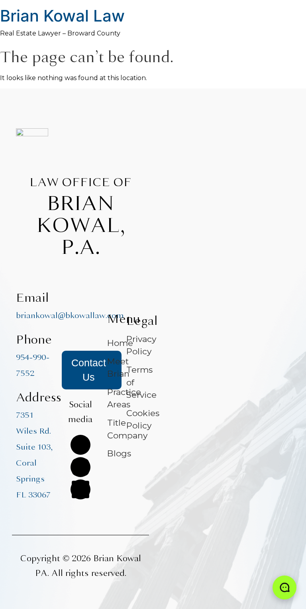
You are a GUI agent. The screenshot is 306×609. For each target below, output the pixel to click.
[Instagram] (80, 467)
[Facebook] (80, 445)
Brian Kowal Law (62, 16)
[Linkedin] (80, 489)
